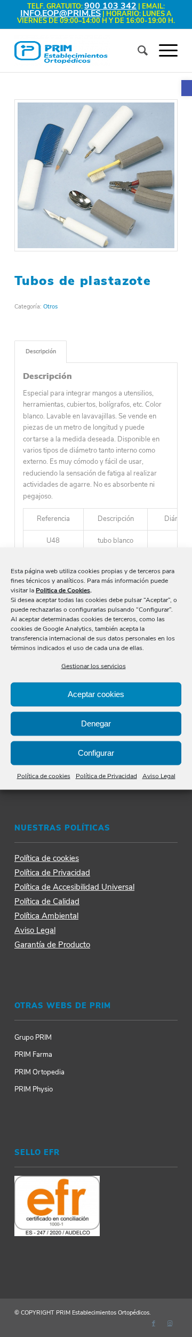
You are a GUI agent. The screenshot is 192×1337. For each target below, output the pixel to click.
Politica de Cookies (63, 590)
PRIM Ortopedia (39, 1072)
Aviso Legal (158, 776)
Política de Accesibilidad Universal (74, 887)
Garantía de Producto (52, 944)
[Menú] (163, 50)
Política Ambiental (46, 916)
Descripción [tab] (41, 351)
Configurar (96, 752)
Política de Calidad (46, 901)
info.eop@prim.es (60, 13)
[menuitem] (137, 50)
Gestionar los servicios (93, 665)
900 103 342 (110, 6)
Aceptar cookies (96, 694)
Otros (50, 307)
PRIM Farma (33, 1054)
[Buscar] (137, 50)
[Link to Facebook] (154, 1324)
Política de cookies (43, 776)
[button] (186, 88)
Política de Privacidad (106, 776)
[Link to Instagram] (170, 1324)
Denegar (96, 723)
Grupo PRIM (33, 1037)
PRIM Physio (33, 1089)
